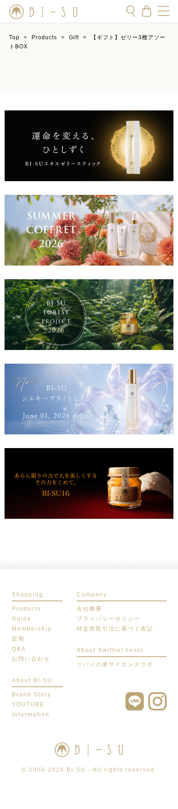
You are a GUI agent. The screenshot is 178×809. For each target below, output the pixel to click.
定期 (18, 639)
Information (31, 714)
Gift (74, 37)
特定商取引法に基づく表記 (115, 629)
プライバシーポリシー (109, 619)
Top (14, 37)
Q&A (19, 649)
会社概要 (89, 608)
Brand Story (31, 694)
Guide (21, 619)
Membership (32, 629)
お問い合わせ (31, 659)
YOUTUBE (28, 704)
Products (44, 37)
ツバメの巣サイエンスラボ (115, 664)
